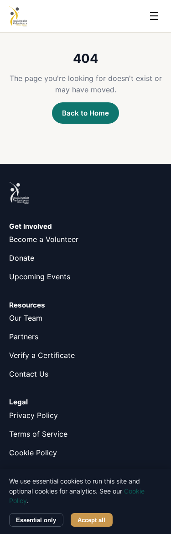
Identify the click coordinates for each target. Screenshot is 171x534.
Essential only (36, 520)
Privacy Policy (33, 415)
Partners (23, 336)
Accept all (91, 520)
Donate (21, 257)
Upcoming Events (39, 276)
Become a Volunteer (43, 239)
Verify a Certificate (42, 355)
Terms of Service (38, 433)
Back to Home (85, 113)
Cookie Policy (33, 452)
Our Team (25, 317)
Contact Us (28, 373)
